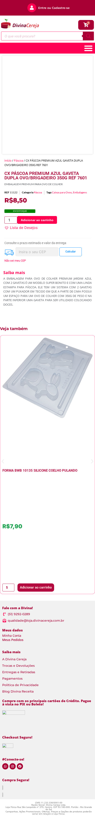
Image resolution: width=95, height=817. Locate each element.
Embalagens (80, 192)
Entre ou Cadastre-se (54, 8)
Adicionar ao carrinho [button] (36, 587)
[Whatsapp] (5, 766)
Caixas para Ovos (62, 192)
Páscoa (18, 160)
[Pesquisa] (88, 36)
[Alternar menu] (88, 48)
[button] (21, 227)
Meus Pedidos (12, 640)
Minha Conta (11, 635)
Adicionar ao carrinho (37, 220)
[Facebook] (20, 766)
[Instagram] (13, 766)
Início (7, 160)
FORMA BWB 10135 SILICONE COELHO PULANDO (39, 471)
